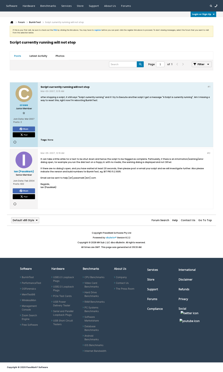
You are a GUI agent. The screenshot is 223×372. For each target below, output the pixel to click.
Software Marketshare (91, 318)
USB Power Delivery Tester (61, 303)
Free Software (30, 324)
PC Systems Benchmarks (91, 309)
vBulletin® (111, 237)
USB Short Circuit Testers (63, 322)
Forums (126, 5)
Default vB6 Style (23, 220)
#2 (208, 153)
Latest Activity (38, 56)
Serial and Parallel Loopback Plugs (63, 313)
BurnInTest (28, 277)
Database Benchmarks (91, 328)
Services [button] (66, 5)
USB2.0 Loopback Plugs (63, 288)
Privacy (183, 299)
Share (25, 129)
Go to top (205, 220)
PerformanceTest (31, 282)
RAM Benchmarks (94, 301)
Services (152, 270)
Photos (60, 56)
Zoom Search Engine (29, 317)
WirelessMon (29, 300)
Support (94, 5)
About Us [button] (110, 5)
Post (26, 134)
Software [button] (11, 5)
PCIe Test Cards (62, 295)
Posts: (16, 122)
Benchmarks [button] (48, 5)
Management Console (29, 307)
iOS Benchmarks (93, 345)
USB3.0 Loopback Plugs (63, 279)
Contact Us (188, 220)
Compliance (155, 309)
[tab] (17, 56)
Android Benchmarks (91, 337)
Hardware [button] (29, 5)
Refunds (184, 289)
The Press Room (125, 288)
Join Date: (18, 118)
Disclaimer (186, 279)
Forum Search (160, 220)
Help (175, 220)
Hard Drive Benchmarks (91, 294)
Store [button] (80, 5)
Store (150, 279)
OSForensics (29, 288)
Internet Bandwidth (95, 350)
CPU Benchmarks (94, 277)
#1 (208, 86)
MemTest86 (28, 294)
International (187, 270)
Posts (17, 56)
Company (121, 277)
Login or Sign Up (201, 14)
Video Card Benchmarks (91, 284)
